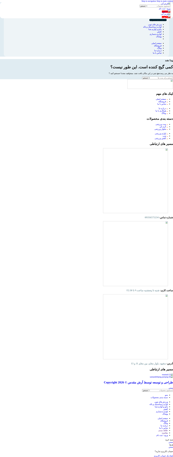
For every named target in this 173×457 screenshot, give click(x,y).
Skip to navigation (149, 1)
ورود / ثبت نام (162, 435)
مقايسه (165, 433)
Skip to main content (165, 1)
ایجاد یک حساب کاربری (163, 456)
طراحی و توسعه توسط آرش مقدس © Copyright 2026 (138, 382)
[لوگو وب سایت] (165, 3)
